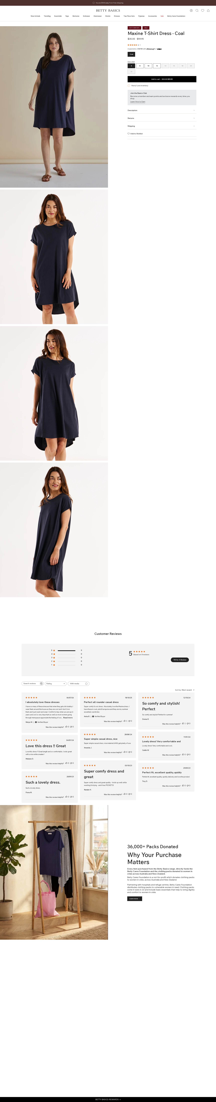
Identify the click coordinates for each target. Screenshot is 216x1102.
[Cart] (208, 10)
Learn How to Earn (137, 101)
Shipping (131, 126)
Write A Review (180, 660)
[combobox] (55, 683)
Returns (131, 118)
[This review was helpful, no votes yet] (66, 726)
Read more (67, 718)
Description (132, 110)
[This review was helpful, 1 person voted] (125, 721)
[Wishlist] (202, 10)
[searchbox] (30, 683)
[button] (108, 1099)
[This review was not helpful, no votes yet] (71, 726)
